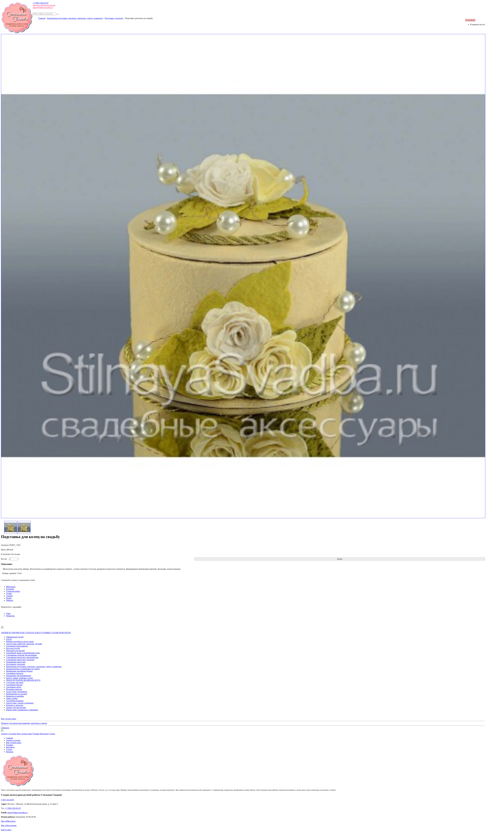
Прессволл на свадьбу (15, 651)
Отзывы (36, 734)
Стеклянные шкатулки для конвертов (22, 657)
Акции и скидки (13, 740)
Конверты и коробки (15, 696)
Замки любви (12, 698)
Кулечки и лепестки (14, 705)
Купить (339, 559)
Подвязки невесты (14, 689)
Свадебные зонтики (14, 673)
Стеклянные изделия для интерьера (21, 655)
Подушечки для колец (15, 664)
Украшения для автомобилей (18, 676)
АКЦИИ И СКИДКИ (10, 633)
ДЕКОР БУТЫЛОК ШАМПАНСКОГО (23, 680)
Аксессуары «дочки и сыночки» (20, 703)
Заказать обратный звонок (44, 5)
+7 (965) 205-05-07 (40, 3)
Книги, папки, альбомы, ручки (19, 678)
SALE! (9, 639)
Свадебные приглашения (17, 646)
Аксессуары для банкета (16, 692)
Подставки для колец (114, 18)
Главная (41, 18)
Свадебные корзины (15, 701)
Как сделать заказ (8, 719)
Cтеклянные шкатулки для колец (20, 660)
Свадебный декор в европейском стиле (23, 653)
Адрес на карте (7, 800)
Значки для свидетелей (16, 707)
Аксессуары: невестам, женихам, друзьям (24, 644)
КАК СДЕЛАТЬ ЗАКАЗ (30, 633)
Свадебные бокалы (14, 685)
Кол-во (4, 559)
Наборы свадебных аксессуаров (20, 641)
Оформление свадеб (14, 637)
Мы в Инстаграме (8, 825)
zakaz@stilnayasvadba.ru (43, 7)
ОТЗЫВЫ (46, 633)
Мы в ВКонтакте (8, 821)
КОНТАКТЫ (65, 633)
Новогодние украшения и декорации (22, 710)
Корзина (9, 752)
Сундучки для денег (15, 682)
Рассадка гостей (13, 648)
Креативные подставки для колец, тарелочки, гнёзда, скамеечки (75, 18)
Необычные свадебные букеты (19, 671)
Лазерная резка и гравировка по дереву (23, 669)
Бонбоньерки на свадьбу (16, 694)
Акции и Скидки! (8, 734)
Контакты (44, 734)
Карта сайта (6, 830)
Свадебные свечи (13, 687)
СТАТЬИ (55, 633)
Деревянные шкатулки (16, 662)
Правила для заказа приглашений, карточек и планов (24, 723)
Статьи (52, 734)
